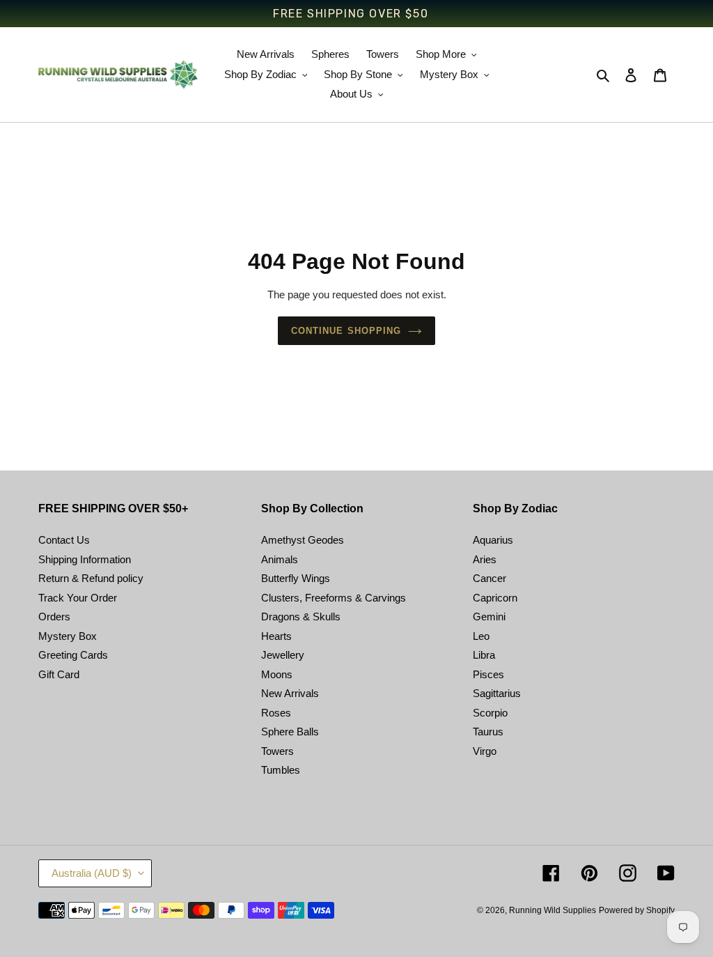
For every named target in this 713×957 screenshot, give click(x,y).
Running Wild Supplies (552, 910)
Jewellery (282, 655)
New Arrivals (290, 693)
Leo (481, 636)
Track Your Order (77, 598)
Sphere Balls (290, 731)
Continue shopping (346, 331)
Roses (276, 713)
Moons (276, 674)
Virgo (484, 751)
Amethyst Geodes (302, 540)
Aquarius (493, 540)
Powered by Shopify (637, 910)
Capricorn (495, 598)
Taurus (488, 731)
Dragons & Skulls (300, 616)
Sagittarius (497, 693)
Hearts (276, 636)
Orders (54, 616)
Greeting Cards (73, 655)
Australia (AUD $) (92, 873)
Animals (279, 559)
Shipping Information (84, 559)
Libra (484, 655)
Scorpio (490, 713)
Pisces (488, 674)
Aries (484, 559)
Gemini (489, 616)
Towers (277, 751)
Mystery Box (67, 636)
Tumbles (280, 770)
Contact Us (64, 540)
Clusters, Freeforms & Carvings (333, 598)
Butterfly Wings (295, 578)
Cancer (489, 578)
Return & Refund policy (90, 578)
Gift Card (58, 674)
